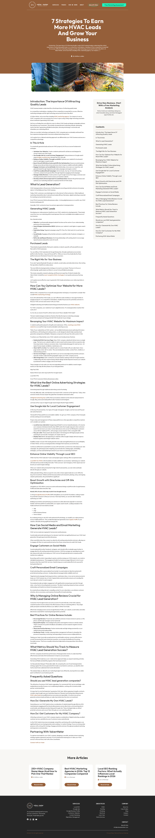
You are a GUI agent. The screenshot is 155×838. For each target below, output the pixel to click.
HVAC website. (75, 304)
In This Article (100, 138)
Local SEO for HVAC (36, 461)
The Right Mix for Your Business (106, 151)
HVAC (103, 807)
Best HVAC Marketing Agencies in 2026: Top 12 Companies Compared (77, 771)
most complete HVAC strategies (54, 275)
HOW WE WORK (73, 5)
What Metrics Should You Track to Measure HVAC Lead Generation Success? (107, 211)
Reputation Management (73, 817)
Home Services (100, 817)
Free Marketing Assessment (114, 5)
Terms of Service (119, 833)
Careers (126, 813)
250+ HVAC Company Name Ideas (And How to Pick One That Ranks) (44, 771)
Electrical (102, 813)
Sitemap (126, 833)
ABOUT (82, 5)
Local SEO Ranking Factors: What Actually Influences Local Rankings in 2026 (110, 772)
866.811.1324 (93, 5)
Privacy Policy (110, 833)
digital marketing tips (38, 397)
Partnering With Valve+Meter (105, 236)
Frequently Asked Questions (105, 217)
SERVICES (55, 5)
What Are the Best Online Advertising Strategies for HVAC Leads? (108, 166)
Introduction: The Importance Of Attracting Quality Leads (106, 133)
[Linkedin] (33, 820)
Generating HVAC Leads (104, 144)
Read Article (38, 785)
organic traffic (73, 519)
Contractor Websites (74, 813)
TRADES (63, 5)
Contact (126, 815)
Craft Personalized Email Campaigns (108, 195)
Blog (126, 811)
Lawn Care (102, 815)
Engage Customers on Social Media (107, 192)
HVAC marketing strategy (42, 294)
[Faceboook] (27, 819)
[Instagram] (30, 820)
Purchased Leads (101, 148)
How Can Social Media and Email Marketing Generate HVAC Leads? (107, 188)
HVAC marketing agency (61, 116)
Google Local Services (43, 157)
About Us (125, 807)
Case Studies (124, 809)
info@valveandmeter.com (121, 827)
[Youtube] (36, 820)
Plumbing (102, 811)
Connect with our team (37, 742)
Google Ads (76, 809)
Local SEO (77, 807)
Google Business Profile (42, 494)
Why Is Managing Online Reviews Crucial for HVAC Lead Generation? (109, 200)
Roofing (102, 809)
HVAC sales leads (35, 695)
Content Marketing (74, 815)
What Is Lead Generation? (104, 141)
